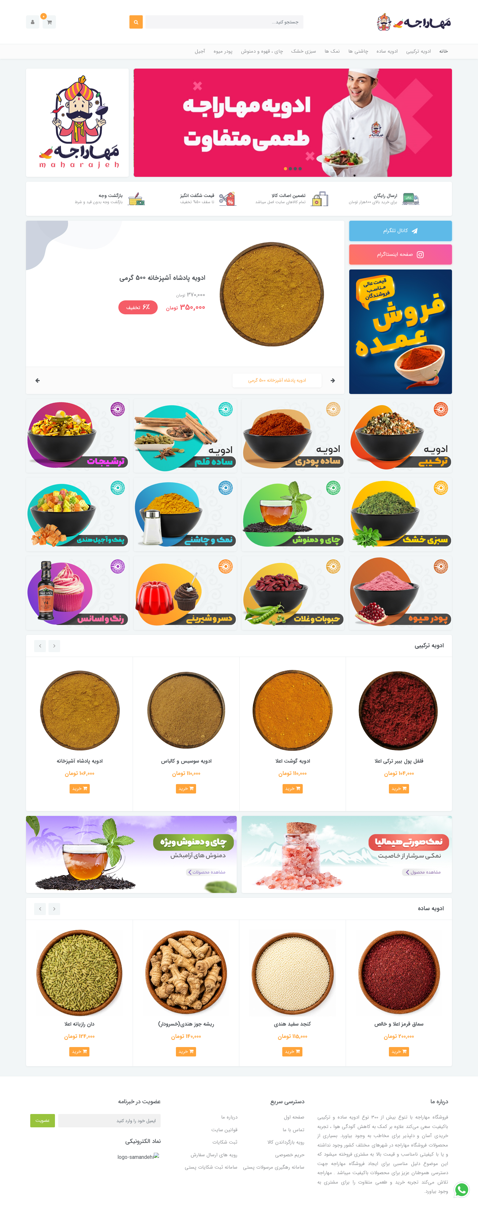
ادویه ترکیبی (418, 51)
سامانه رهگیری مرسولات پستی (273, 1167)
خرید (397, 788)
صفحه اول (294, 1117)
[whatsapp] (461, 1190)
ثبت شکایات (224, 1142)
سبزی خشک (303, 51)
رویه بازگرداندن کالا (285, 1142)
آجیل (200, 51)
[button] (49, 22)
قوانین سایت (224, 1130)
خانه (443, 51)
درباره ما (229, 1117)
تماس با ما (293, 1130)
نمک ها (332, 51)
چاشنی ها (358, 51)
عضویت (42, 1120)
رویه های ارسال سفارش (214, 1155)
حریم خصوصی (289, 1155)
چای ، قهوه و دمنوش (262, 51)
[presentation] (333, 380)
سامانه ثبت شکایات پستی (211, 1167)
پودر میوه (223, 51)
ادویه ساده (387, 51)
